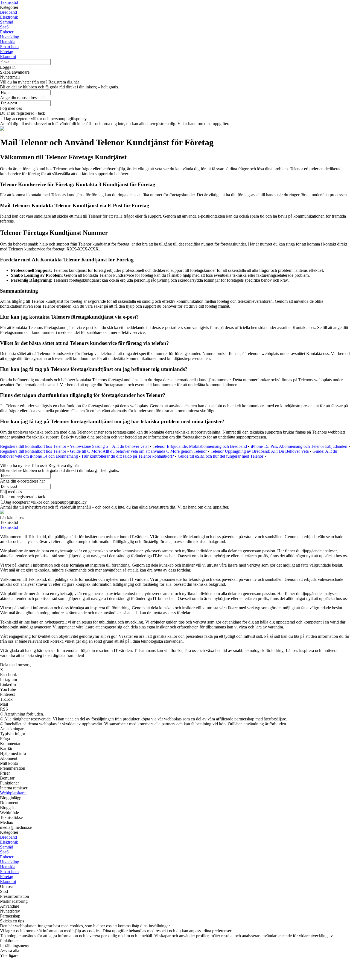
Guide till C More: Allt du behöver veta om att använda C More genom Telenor (138, 451)
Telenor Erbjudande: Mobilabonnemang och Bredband (200, 446)
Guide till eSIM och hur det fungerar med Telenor (220, 456)
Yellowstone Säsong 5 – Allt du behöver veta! (109, 446)
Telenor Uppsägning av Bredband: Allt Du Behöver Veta (260, 451)
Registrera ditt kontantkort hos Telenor (33, 446)
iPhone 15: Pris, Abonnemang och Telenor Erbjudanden (299, 446)
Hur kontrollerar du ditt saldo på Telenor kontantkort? (128, 456)
